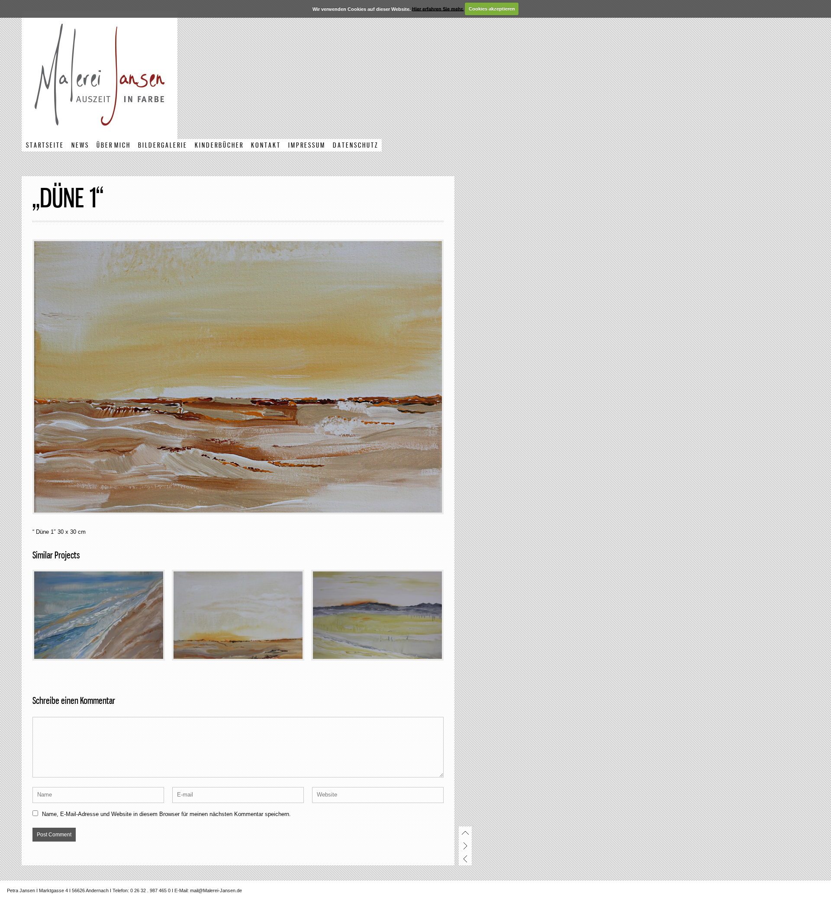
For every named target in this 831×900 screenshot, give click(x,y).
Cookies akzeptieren (492, 8)
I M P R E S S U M (306, 146)
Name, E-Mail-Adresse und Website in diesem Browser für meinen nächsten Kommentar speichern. (166, 814)
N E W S (79, 146)
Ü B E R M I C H (113, 146)
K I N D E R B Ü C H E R (218, 146)
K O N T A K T (265, 146)
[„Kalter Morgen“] (377, 615)
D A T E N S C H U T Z (355, 146)
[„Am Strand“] (98, 615)
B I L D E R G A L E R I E (162, 146)
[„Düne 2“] (238, 615)
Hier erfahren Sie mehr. (438, 8)
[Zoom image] (238, 376)
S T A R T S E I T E (44, 146)
